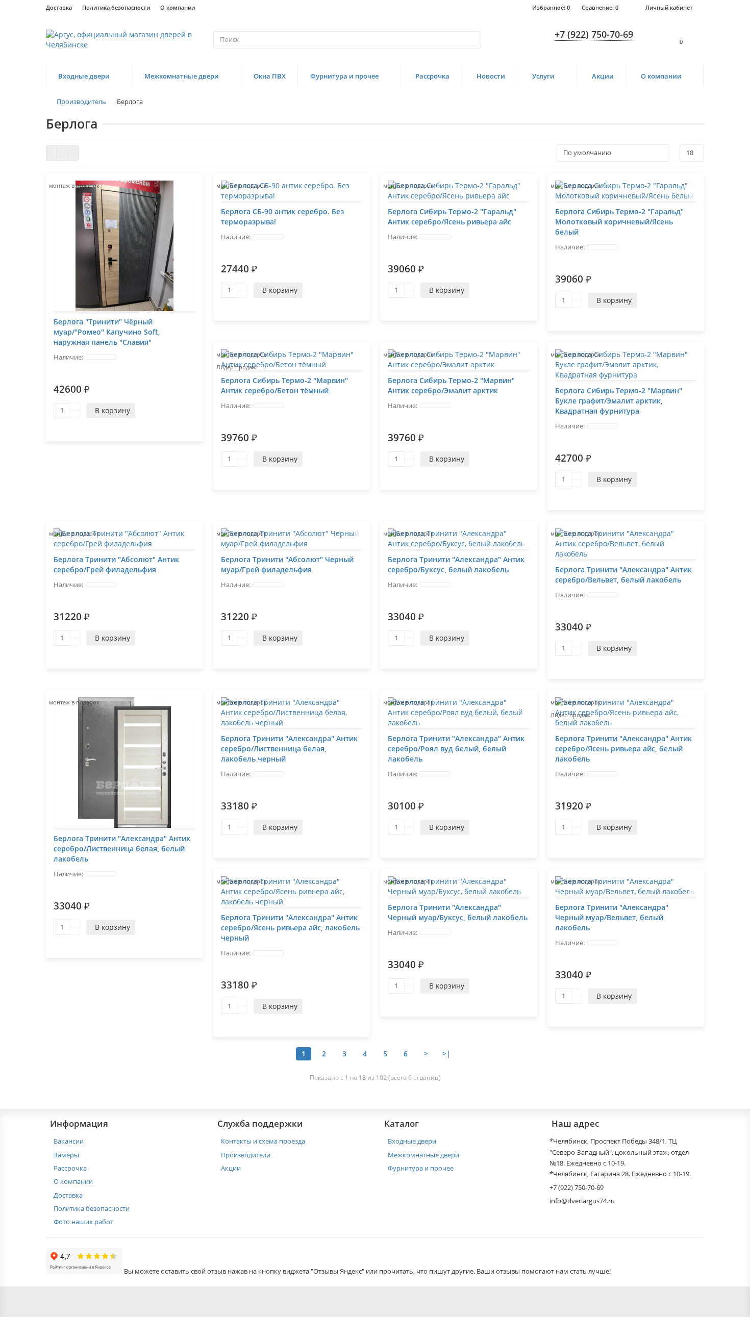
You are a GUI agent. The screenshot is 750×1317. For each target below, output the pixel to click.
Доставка (59, 7)
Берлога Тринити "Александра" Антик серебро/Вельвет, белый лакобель (623, 575)
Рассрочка (432, 76)
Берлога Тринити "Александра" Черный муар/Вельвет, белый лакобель (611, 917)
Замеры (66, 1154)
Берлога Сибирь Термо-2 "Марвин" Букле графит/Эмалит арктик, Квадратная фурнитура (618, 401)
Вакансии (69, 1141)
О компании (177, 7)
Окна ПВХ (270, 76)
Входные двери (84, 76)
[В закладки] (193, 183)
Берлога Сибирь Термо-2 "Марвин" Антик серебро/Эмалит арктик (451, 385)
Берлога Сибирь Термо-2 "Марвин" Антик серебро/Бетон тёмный (284, 385)
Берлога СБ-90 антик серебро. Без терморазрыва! (282, 216)
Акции (603, 76)
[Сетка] (51, 153)
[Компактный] (73, 153)
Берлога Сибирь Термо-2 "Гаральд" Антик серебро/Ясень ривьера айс (452, 216)
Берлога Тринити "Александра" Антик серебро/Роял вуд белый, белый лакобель (456, 748)
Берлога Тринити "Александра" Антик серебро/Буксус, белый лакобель (456, 564)
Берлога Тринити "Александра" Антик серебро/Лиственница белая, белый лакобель (122, 848)
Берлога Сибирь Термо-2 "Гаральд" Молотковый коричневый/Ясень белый (619, 222)
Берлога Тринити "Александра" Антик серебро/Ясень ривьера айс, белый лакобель (623, 748)
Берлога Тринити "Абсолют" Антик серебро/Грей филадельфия (116, 564)
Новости (491, 76)
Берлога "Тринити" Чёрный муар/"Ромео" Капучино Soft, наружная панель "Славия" (107, 332)
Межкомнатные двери (181, 76)
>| (446, 1053)
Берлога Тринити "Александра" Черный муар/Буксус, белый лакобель (458, 912)
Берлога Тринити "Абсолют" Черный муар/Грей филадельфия (287, 564)
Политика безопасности (116, 7)
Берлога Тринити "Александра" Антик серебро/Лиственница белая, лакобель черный (289, 748)
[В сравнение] (193, 194)
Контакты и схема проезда (263, 1141)
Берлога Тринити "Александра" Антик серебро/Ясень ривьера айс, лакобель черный (290, 928)
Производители (245, 1154)
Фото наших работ (83, 1221)
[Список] (62, 153)
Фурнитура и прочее (344, 76)
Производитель (81, 101)
